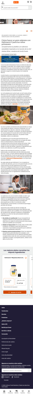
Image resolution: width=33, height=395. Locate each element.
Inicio (3, 307)
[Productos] (10, 391)
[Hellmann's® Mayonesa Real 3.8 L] (15, 271)
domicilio (15, 104)
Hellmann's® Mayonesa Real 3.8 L (14, 257)
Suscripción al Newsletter (8, 338)
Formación (5, 334)
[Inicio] (4, 391)
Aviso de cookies (6, 358)
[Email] (31, 31)
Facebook (16, 377)
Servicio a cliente (6, 330)
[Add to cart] (31, 1)
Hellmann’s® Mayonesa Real (14, 158)
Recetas (4, 314)
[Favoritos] (23, 391)
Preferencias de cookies (8, 341)
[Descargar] (27, 31)
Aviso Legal (5, 351)
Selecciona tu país (7, 345)
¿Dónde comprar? (7, 320)
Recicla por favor (6, 327)
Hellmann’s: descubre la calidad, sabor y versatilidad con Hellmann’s (14, 35)
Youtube (6, 380)
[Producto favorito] (26, 258)
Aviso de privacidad (7, 355)
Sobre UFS (4, 324)
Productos (4, 317)
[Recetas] (16, 391)
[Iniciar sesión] (28, 2)
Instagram (7, 377)
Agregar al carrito (16, 292)
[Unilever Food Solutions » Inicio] (16, 2)
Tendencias (5, 311)
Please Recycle (6, 348)
